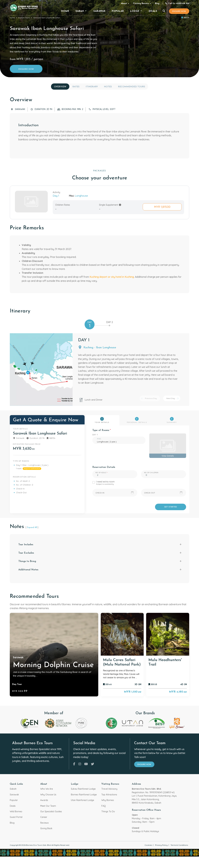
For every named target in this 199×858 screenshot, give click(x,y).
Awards (44, 800)
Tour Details (102, 420)
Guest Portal (16, 817)
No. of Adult (100, 472)
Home (12, 17)
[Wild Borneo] (177, 722)
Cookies (148, 845)
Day (90, 325)
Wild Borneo (16, 811)
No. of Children (151, 472)
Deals (13, 806)
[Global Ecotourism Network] (29, 722)
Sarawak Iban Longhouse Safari (46, 17)
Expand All (32, 527)
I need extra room (105, 483)
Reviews (44, 822)
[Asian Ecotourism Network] (57, 722)
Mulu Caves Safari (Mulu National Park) (122, 662)
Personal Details (137, 420)
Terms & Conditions (179, 845)
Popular (14, 800)
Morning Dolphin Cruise (53, 665)
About (124, 3)
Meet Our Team (48, 806)
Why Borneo (107, 800)
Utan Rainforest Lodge (82, 800)
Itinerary (92, 87)
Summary (172, 420)
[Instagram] (79, 764)
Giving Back (46, 828)
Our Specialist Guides (51, 811)
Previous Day (151, 398)
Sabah (13, 788)
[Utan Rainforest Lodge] (132, 722)
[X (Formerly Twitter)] (92, 764)
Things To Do (108, 811)
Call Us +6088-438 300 (178, 3)
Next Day (170, 398)
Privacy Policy (161, 845)
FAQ (103, 806)
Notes (108, 87)
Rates (75, 87)
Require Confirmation (32, 468)
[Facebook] (74, 764)
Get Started (170, 507)
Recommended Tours (131, 87)
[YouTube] (86, 764)
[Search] (164, 11)
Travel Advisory (109, 788)
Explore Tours (24, 17)
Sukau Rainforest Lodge (83, 788)
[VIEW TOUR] (122, 634)
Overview (60, 87)
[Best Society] (156, 722)
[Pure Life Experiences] (81, 722)
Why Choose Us (48, 794)
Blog (157, 3)
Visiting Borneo (141, 3)
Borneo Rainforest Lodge (84, 794)
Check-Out (149, 493)
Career (43, 817)
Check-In (99, 493)
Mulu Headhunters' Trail (165, 662)
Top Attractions (109, 794)
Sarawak (14, 794)
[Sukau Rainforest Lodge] (111, 722)
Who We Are (46, 788)
